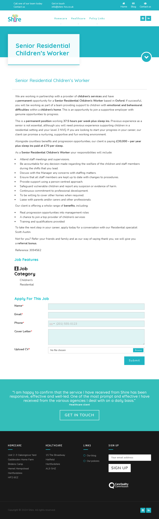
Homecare (60, 18)
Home (123, 6)
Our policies (93, 461)
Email (18, 314)
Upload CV (22, 349)
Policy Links (97, 18)
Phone (19, 323)
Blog (133, 6)
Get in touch (79, 415)
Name (18, 306)
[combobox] (51, 324)
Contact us (145, 6)
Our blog (91, 455)
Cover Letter (23, 331)
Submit (134, 360)
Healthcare (78, 18)
